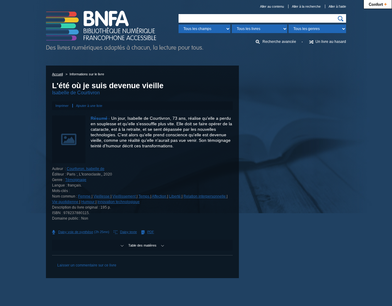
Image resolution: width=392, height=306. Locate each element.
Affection (159, 196)
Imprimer (62, 106)
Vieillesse (102, 196)
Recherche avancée (279, 42)
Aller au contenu (272, 6)
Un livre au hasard (330, 42)
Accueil (57, 74)
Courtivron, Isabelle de (85, 169)
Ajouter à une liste (89, 106)
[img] (340, 18)
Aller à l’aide (337, 6)
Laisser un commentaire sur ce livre (86, 265)
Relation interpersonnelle (205, 196)
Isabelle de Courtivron (76, 92)
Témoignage (75, 180)
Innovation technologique (118, 202)
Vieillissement (124, 196)
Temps (144, 196)
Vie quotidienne (65, 202)
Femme (85, 196)
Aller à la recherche (306, 6)
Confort (378, 4)
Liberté (175, 196)
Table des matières (142, 245)
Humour (88, 202)
